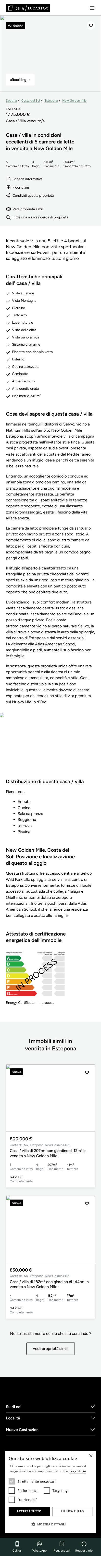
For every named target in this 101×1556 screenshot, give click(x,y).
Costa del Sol (30, 100)
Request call (61, 1550)
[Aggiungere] (91, 25)
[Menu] (92, 8)
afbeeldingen (20, 79)
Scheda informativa (27, 179)
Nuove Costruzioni (22, 1429)
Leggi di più (78, 1471)
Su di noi (13, 1406)
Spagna (11, 100)
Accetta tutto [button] (29, 1511)
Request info (84, 1550)
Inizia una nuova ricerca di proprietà (40, 217)
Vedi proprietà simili (28, 209)
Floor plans (21, 187)
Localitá (13, 1418)
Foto (50, 749)
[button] (87, 1098)
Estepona (51, 100)
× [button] (90, 1456)
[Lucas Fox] (28, 8)
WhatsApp (39, 1550)
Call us (17, 1550)
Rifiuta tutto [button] (72, 1511)
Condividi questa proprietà (33, 195)
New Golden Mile (74, 100)
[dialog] (50, 1492)
